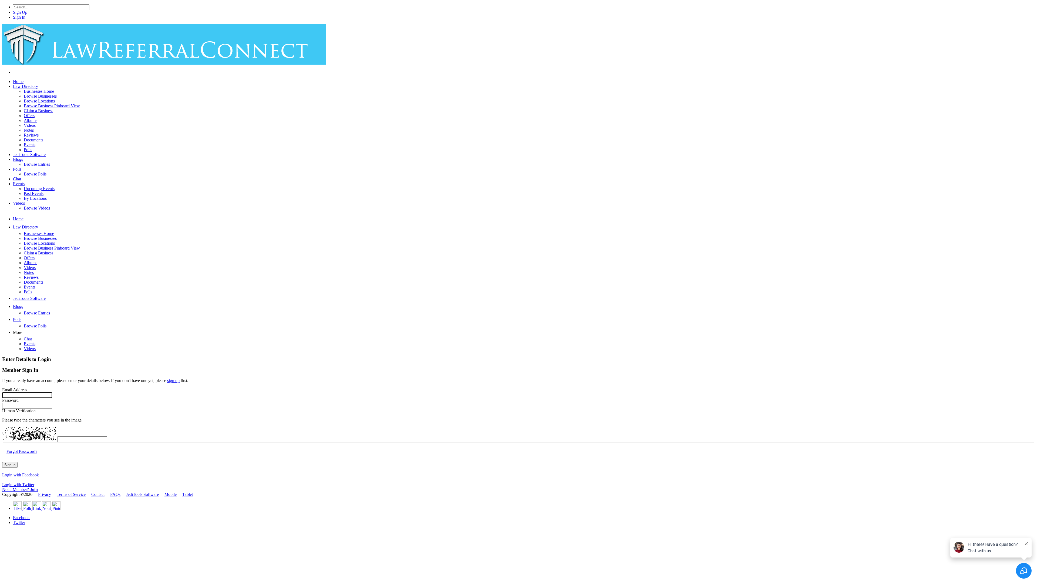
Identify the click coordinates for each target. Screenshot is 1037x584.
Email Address (14, 389)
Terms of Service (71, 494)
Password (10, 400)
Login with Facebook (20, 475)
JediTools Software (142, 494)
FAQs (115, 494)
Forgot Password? (21, 451)
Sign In (9, 465)
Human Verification (19, 411)
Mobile (170, 494)
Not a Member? (20, 489)
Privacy (44, 494)
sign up (173, 380)
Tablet (187, 494)
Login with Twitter (18, 484)
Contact (98, 494)
